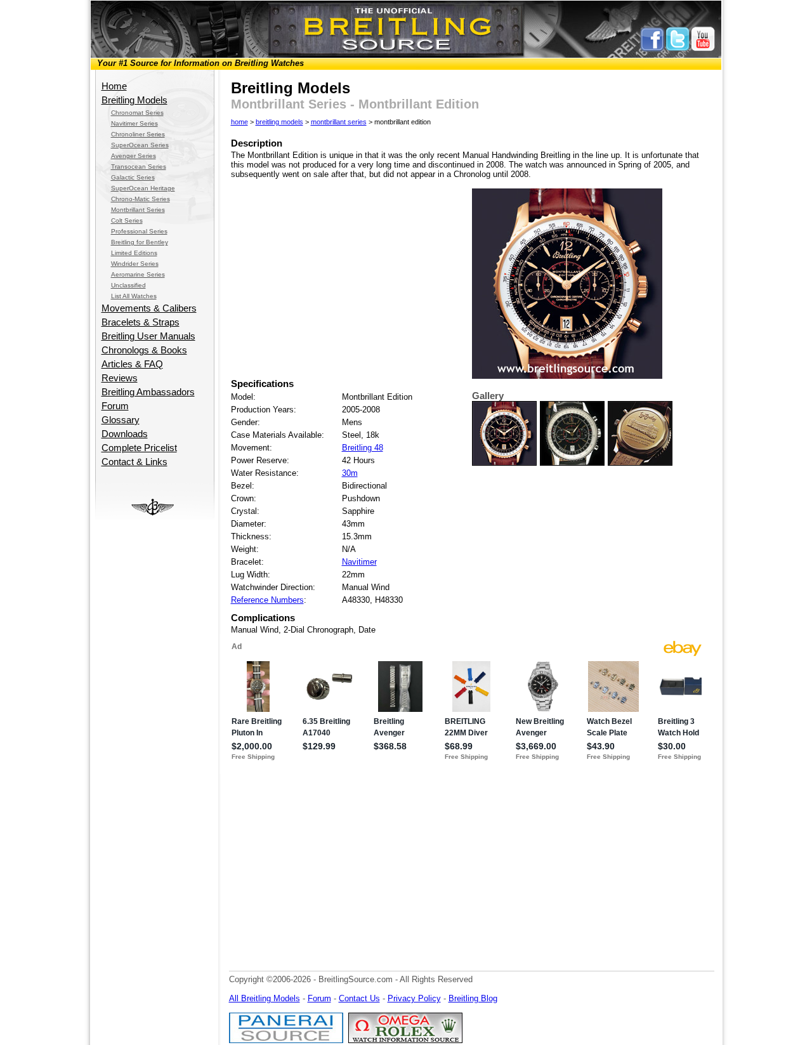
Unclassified (128, 285)
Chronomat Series (137, 112)
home (239, 122)
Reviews (120, 378)
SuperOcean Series (140, 144)
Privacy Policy (414, 998)
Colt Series (127, 220)
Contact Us (359, 998)
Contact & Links (134, 462)
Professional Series (139, 231)
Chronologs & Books (144, 350)
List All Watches (134, 295)
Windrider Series (135, 263)
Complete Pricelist (139, 448)
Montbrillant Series (138, 209)
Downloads (125, 434)
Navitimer (359, 562)
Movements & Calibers (149, 308)
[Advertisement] (154, 710)
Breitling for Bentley (139, 242)
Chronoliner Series (138, 134)
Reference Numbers (267, 600)
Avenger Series (133, 155)
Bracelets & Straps (141, 322)
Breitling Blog (473, 998)
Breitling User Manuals (148, 336)
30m (350, 473)
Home (114, 86)
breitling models (279, 122)
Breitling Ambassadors (148, 392)
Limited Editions (134, 252)
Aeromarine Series (138, 274)
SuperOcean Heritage (143, 188)
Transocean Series (138, 166)
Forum (115, 406)
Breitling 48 (362, 447)
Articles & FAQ (132, 364)
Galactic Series (133, 177)
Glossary (121, 420)
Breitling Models (134, 100)
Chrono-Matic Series (140, 198)
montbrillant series (339, 122)
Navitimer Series (134, 123)
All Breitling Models (264, 998)
